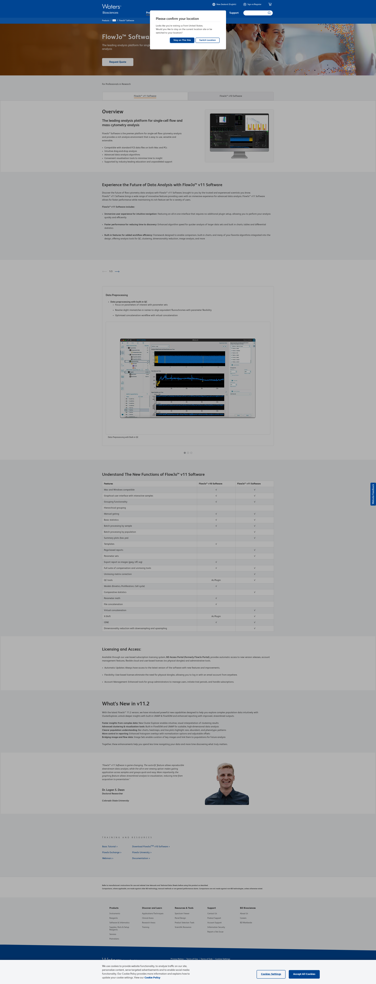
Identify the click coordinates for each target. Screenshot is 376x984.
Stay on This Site (182, 40)
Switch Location (207, 40)
